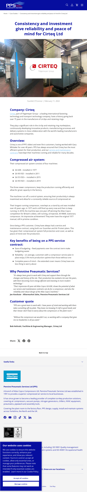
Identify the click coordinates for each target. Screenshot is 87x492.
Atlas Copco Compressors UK (26, 391)
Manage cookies (20, 484)
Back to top (43, 353)
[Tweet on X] (18, 340)
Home (5, 13)
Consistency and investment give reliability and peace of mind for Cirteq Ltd (43, 13)
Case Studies (14, 13)
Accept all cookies (21, 478)
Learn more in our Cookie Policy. (25, 471)
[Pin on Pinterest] (28, 340)
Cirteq (12, 113)
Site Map (52, 486)
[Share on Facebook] (23, 340)
